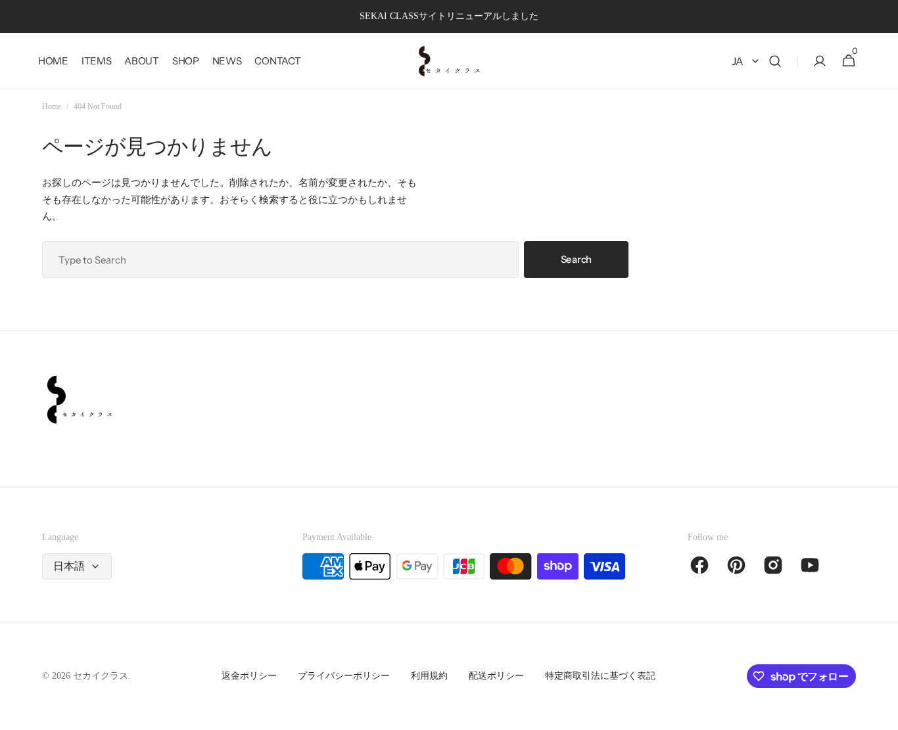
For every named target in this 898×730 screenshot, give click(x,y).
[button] (775, 61)
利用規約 (429, 676)
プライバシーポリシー (344, 676)
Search (576, 259)
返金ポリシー (249, 676)
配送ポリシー (496, 676)
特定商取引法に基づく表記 (600, 676)
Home (51, 106)
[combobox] (280, 259)
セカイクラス (100, 676)
